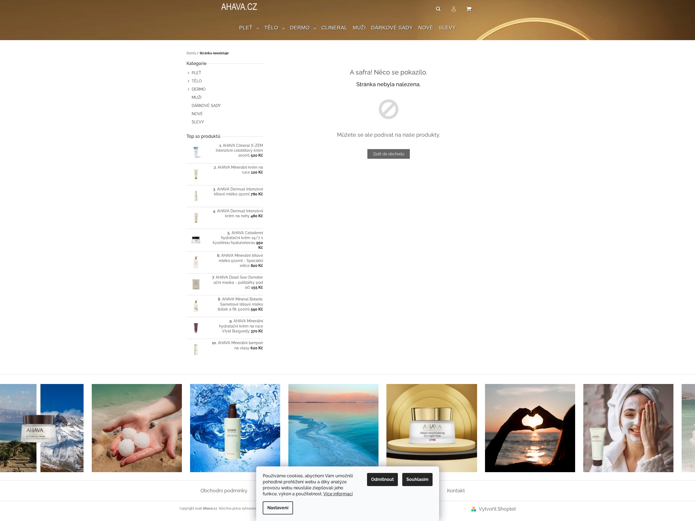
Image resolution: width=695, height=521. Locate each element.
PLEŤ (196, 73)
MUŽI (196, 97)
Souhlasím (417, 479)
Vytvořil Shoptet (497, 509)
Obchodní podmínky (223, 490)
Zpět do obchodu (388, 154)
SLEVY (198, 122)
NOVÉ (197, 114)
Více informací (338, 493)
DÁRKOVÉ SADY (206, 105)
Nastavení (277, 507)
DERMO (199, 89)
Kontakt (456, 490)
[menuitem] (249, 28)
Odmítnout (382, 479)
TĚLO (197, 81)
